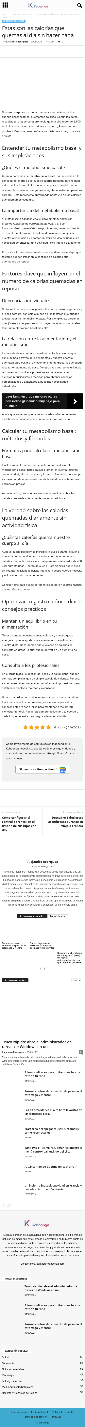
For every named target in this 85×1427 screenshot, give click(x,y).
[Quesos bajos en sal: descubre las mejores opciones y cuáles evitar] (42, 931)
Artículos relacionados (32, 916)
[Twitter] (15, 51)
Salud (5, 1357)
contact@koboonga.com (50, 1263)
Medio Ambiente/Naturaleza (17, 1387)
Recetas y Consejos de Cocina (19, 1392)
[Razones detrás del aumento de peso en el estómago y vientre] (15, 931)
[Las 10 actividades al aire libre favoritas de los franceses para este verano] (12, 1120)
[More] (42, 51)
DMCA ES (56, 1416)
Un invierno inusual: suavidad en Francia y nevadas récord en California (53, 1187)
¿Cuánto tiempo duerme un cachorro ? (50, 1166)
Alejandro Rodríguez (17, 41)
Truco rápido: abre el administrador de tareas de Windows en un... (37, 1044)
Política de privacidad (63, 1411)
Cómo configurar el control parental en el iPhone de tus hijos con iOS (19, 824)
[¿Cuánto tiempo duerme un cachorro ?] (12, 1172)
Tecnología (8, 1363)
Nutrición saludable (20, 14)
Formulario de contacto (36, 1416)
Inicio (4, 14)
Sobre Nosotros (19, 1411)
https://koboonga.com (42, 866)
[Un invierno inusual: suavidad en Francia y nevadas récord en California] (12, 1198)
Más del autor (57, 916)
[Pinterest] (24, 51)
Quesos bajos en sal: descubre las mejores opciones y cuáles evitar (42, 945)
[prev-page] (40, 969)
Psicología (8, 1375)
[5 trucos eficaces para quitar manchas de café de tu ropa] (12, 1080)
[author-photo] (42, 848)
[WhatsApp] (33, 51)
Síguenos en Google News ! (38, 769)
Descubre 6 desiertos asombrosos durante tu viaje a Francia (65, 822)
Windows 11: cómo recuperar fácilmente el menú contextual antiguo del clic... (53, 1149)
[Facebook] (6, 51)
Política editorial (39, 1411)
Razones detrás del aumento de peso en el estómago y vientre (14, 945)
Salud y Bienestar (12, 1381)
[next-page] (45, 969)
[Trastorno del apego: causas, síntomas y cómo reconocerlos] (12, 1137)
